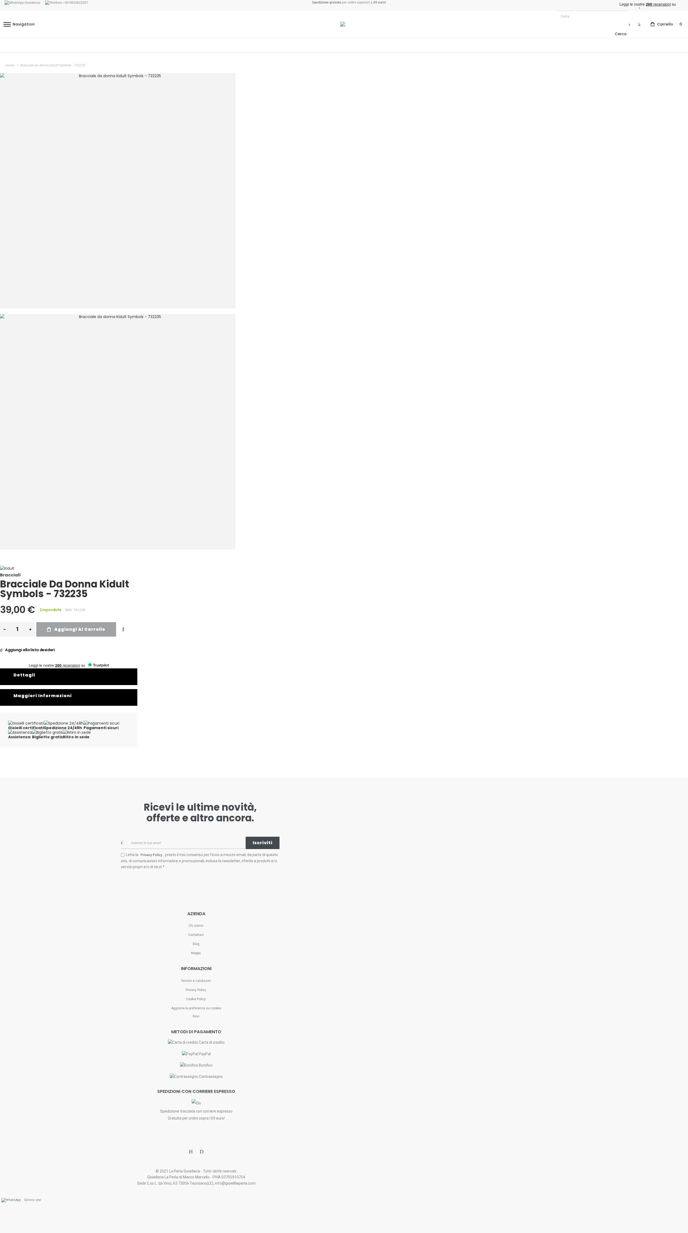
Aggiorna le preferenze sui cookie (196, 1008)
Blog (196, 944)
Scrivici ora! (32, 1200)
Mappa (196, 953)
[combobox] (593, 16)
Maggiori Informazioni (42, 696)
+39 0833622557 (75, 3)
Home (10, 65)
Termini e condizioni (196, 981)
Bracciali (10, 575)
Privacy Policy (196, 990)
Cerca (620, 34)
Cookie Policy (196, 999)
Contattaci (196, 935)
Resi (196, 1016)
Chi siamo (195, 926)
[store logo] (342, 24)
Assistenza (32, 3)
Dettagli (24, 675)
